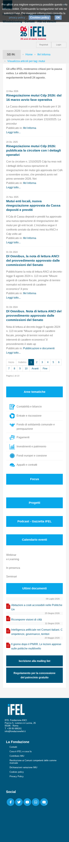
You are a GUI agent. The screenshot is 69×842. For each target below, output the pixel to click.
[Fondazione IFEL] (34, 33)
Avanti (35, 368)
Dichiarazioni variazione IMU (23, 767)
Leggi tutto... (13, 132)
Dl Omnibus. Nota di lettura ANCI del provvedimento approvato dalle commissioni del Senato (33, 315)
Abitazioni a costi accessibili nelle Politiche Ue (36, 607)
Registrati (43, 45)
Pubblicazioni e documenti (39, 348)
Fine (45, 368)
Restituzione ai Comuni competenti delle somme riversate (33, 761)
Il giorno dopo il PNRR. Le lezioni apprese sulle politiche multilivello (36, 646)
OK (58, 17)
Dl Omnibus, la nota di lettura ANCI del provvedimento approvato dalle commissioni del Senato (33, 260)
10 (26, 368)
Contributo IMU (17, 756)
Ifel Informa (43, 54)
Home (29, 54)
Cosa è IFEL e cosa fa (20, 751)
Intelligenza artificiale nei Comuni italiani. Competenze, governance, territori (37, 631)
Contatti (13, 747)
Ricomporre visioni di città (26, 619)
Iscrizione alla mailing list (34, 661)
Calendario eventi (34, 539)
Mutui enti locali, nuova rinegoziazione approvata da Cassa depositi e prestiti (33, 205)
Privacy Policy (17, 776)
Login (58, 45)
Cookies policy (17, 772)
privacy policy (17, 17)
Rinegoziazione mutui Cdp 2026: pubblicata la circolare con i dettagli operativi (33, 150)
